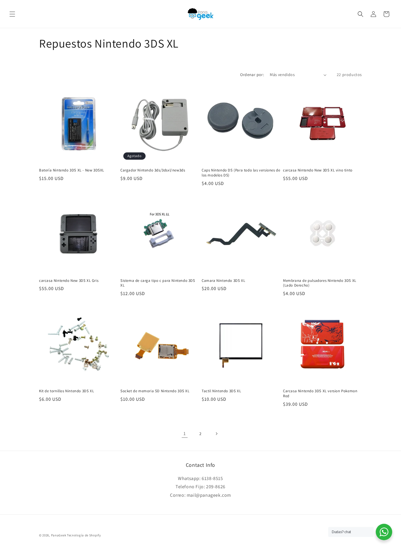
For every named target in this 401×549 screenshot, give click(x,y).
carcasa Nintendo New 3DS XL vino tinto (318, 170)
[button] (12, 14)
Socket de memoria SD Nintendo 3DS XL (155, 391)
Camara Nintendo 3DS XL (223, 280)
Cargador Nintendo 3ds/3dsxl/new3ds (152, 170)
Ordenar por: (252, 74)
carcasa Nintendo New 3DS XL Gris (68, 280)
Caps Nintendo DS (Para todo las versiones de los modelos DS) (241, 173)
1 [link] (184, 433)
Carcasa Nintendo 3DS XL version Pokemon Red (320, 393)
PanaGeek (58, 535)
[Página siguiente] (216, 433)
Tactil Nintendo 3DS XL (221, 391)
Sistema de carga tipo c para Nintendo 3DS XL (157, 283)
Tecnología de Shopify (84, 535)
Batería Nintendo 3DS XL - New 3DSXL (71, 170)
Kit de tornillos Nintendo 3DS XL (66, 391)
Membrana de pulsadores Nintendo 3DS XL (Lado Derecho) (319, 283)
